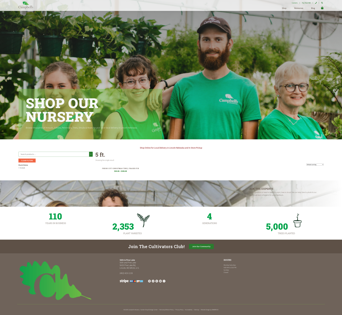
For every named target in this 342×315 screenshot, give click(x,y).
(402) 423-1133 (126, 273)
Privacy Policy (179, 310)
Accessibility (188, 310)
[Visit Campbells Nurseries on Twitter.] (153, 281)
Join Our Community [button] (201, 246)
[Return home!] (25, 9)
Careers (294, 3)
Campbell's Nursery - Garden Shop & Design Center (143, 310)
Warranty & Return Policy (166, 310)
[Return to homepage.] (68, 280)
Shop (284, 8)
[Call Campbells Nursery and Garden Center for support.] (314, 2)
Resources (298, 8)
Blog (313, 8)
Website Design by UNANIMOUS (209, 310)
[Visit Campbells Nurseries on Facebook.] (149, 281)
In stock (22, 168)
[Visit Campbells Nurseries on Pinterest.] (156, 281)
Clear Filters (27, 160)
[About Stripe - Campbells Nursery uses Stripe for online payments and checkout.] (131, 283)
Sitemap (196, 310)
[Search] (91, 154)
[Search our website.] (320, 2)
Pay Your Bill (306, 3)
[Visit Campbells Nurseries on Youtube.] (160, 281)
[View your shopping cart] (320, 6)
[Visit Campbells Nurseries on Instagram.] (164, 281)
